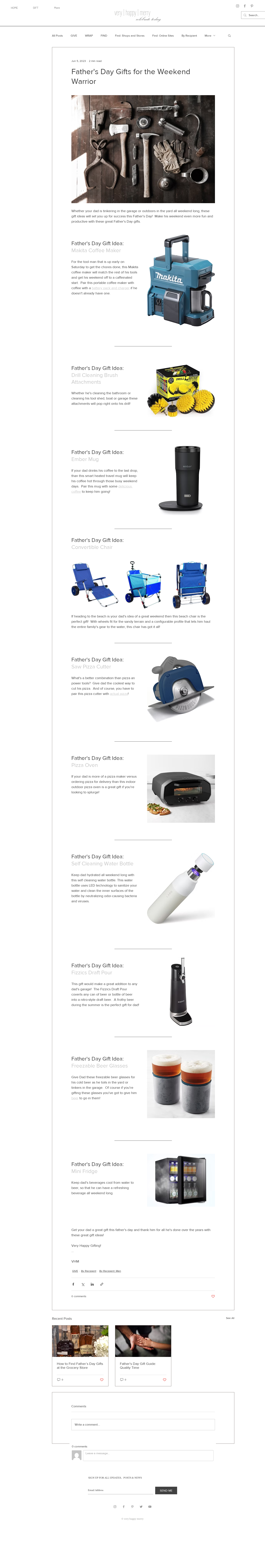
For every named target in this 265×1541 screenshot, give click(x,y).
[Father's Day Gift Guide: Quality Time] (143, 1341)
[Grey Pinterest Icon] (132, 1507)
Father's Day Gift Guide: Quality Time (138, 1366)
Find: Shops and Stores (130, 35)
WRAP (89, 35)
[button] (229, 35)
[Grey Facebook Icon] (124, 1507)
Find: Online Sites (163, 35)
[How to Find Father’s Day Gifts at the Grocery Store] (80, 1341)
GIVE (74, 35)
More (208, 35)
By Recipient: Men (110, 1270)
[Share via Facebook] (73, 1284)
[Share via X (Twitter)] (83, 1284)
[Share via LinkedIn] (92, 1284)
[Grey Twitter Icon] (141, 1507)
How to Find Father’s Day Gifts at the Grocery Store (80, 1366)
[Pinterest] (252, 6)
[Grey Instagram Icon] (115, 1507)
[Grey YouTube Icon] (150, 1507)
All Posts (57, 35)
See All (230, 1318)
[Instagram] (238, 6)
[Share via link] (102, 1284)
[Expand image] (113, 566)
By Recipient (189, 35)
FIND (104, 35)
